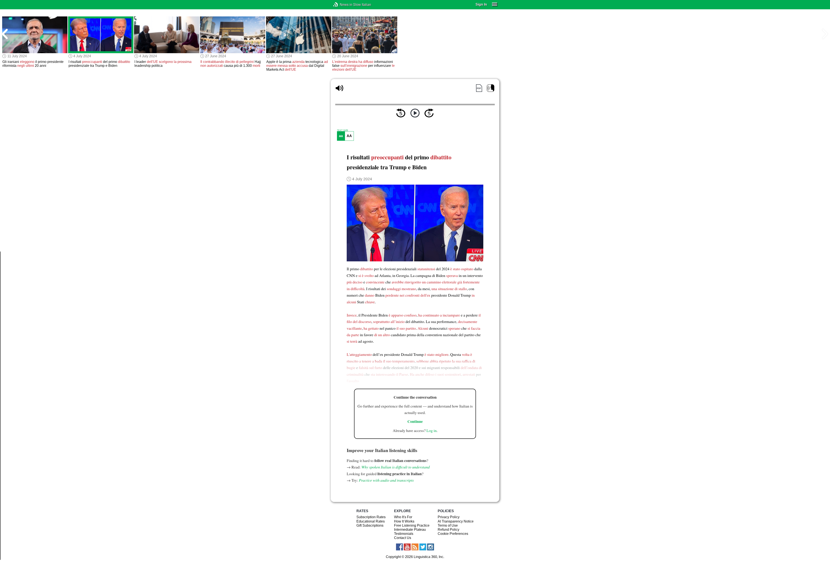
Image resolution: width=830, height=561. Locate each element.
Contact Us (402, 538)
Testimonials (403, 533)
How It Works (404, 521)
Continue (415, 421)
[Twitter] (422, 546)
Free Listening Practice (411, 525)
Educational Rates (370, 521)
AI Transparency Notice (456, 521)
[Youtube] (407, 546)
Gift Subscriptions (369, 525)
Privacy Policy (449, 517)
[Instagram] (430, 546)
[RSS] (415, 546)
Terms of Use (448, 525)
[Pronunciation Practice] (491, 88)
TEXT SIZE (342, 130)
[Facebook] (399, 546)
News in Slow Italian (342, 4)
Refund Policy (448, 529)
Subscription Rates (371, 517)
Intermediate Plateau (410, 529)
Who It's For (403, 517)
